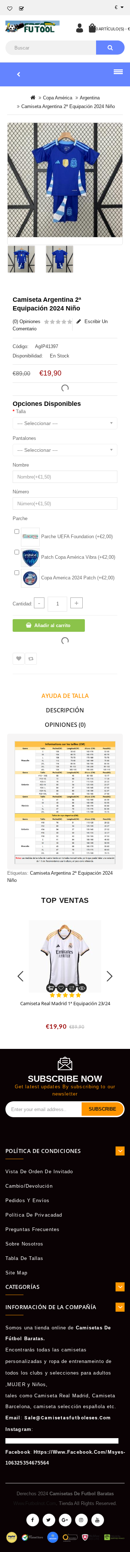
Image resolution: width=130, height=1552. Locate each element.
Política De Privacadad (33, 1215)
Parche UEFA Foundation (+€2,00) (76, 536)
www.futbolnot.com (34, 1503)
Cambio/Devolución (29, 1186)
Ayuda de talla (65, 696)
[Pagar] (21, 9)
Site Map (16, 1273)
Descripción (65, 710)
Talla (21, 411)
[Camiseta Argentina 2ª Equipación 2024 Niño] (65, 180)
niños (39, 1384)
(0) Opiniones (26, 321)
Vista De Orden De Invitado (39, 1171)
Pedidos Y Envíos (27, 1200)
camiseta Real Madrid (61, 1395)
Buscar (110, 47)
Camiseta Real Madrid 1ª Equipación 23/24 (65, 1003)
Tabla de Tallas (24, 1258)
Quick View (82, 987)
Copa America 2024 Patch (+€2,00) (77, 577)
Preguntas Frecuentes (32, 1229)
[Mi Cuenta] (79, 27)
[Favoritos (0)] (9, 9)
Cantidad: (22, 603)
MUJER (16, 1384)
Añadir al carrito (52, 625)
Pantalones (24, 438)
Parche (20, 518)
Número (21, 491)
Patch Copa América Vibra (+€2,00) (77, 557)
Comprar (50, 987)
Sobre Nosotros (24, 1244)
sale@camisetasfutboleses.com (67, 1417)
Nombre (21, 465)
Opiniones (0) (65, 725)
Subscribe (102, 1109)
